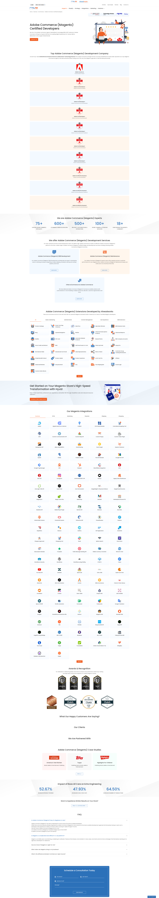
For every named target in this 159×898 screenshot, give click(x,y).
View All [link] (79, 773)
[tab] (35, 320)
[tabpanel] (79, 350)
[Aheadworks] (83, 2)
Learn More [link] (54, 270)
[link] (34, 39)
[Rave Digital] (74, 2)
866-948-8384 (40, 5)
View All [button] (79, 376)
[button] (32, 5)
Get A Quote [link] (151, 897)
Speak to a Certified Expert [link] (79, 805)
